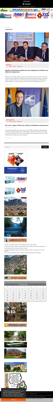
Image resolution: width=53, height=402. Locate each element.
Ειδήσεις (8, 65)
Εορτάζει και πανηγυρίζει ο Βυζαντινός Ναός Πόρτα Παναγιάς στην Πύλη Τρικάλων (21, 244)
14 (36, 293)
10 (13, 293)
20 (30, 295)
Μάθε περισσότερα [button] (18, 395)
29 (43, 297)
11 (19, 293)
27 (30, 297)
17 (13, 295)
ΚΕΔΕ (14, 121)
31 (13, 300)
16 (7, 295)
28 (36, 297)
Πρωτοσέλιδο (10, 120)
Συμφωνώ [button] (13, 399)
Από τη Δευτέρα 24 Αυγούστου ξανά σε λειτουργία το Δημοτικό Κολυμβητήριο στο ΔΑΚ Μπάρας (23, 252)
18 (19, 295)
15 (43, 293)
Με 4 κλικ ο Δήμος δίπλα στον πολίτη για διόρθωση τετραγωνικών (26, 125)
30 (7, 300)
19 (25, 295)
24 (13, 297)
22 (43, 295)
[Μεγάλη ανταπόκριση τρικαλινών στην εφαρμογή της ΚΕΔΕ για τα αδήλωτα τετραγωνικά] (25, 47)
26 (25, 297)
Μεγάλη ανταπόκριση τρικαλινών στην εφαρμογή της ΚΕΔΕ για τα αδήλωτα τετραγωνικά (26, 71)
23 (7, 297)
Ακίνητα (10, 66)
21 (36, 295)
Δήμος (14, 66)
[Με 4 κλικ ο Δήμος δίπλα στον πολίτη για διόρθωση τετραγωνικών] (25, 102)
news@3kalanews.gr (33, 393)
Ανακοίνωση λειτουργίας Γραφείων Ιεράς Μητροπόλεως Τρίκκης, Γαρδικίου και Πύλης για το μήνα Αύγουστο (25, 246)
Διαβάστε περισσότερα (8, 84)
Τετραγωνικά (19, 66)
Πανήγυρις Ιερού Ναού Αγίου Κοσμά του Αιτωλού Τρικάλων (16, 248)
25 (19, 297)
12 (25, 293)
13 (30, 293)
